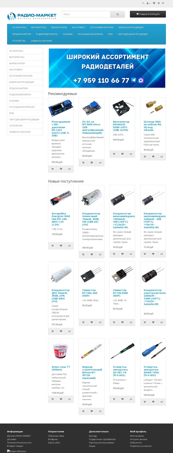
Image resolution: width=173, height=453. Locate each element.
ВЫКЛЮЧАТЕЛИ (59, 27)
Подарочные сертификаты (102, 439)
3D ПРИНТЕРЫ (19, 27)
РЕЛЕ (110, 34)
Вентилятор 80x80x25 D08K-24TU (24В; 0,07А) (121, 126)
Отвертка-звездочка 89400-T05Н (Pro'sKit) (151, 371)
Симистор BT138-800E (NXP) (120, 292)
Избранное (136, 442)
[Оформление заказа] (163, 3)
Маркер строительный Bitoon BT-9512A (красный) (92, 372)
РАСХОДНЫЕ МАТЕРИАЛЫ (90, 34)
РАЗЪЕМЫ (68, 34)
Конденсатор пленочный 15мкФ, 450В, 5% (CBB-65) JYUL (91, 219)
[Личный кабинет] (149, 3)
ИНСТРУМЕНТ (78, 27)
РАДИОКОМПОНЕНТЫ (47, 34)
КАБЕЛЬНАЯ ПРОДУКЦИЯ (131, 27)
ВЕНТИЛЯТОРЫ (38, 27)
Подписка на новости (141, 446)
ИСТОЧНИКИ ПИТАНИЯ (102, 27)
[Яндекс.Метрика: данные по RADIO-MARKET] (16, 451)
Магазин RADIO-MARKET (19, 435)
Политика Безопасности (19, 442)
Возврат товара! (15, 446)
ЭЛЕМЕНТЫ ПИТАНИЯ (41, 40)
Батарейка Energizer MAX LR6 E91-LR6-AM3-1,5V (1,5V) (61, 219)
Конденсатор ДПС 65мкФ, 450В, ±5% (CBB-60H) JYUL (61, 295)
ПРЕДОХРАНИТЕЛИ (21, 34)
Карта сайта (54, 442)
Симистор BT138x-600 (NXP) (89, 292)
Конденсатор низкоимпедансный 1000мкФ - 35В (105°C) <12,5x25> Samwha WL (126, 220)
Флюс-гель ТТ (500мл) (61, 368)
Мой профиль (137, 435)
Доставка (11, 439)
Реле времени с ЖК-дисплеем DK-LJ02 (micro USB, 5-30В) (61, 128)
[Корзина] (158, 3)
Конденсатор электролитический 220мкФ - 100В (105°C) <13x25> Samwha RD (157, 297)
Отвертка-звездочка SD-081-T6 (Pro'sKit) (120, 371)
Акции (92, 446)
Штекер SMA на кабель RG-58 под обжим (153, 126)
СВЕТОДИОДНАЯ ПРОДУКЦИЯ (133, 34)
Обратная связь (56, 435)
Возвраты (53, 439)
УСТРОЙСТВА (19, 40)
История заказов (138, 439)
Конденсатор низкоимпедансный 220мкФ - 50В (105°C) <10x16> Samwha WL (157, 220)
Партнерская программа (101, 442)
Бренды (93, 435)
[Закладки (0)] (154, 3)
